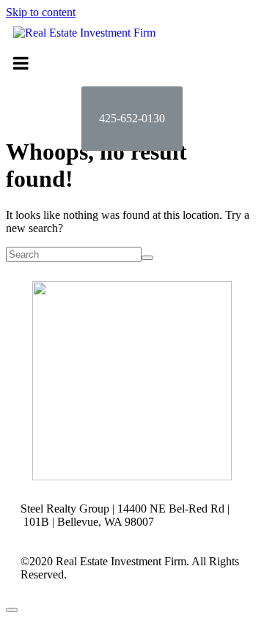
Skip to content (41, 12)
